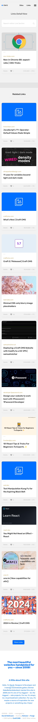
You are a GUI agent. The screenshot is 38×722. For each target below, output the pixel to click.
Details (19, 71)
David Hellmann (8, 716)
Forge (32, 716)
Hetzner (25, 716)
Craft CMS (16, 718)
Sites (21, 5)
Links (29, 5)
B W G (6, 5)
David (12, 685)
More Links (18, 642)
